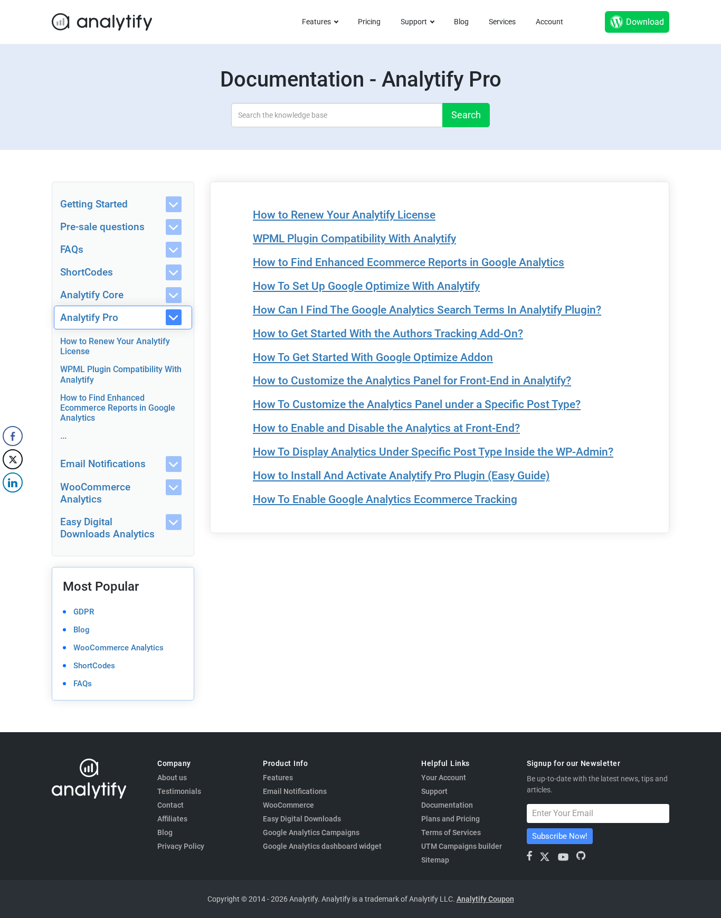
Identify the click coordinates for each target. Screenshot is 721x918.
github (581, 855)
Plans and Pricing (450, 819)
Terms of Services (451, 832)
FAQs (71, 249)
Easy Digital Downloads (302, 819)
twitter (545, 856)
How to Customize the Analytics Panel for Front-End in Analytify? (412, 380)
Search (466, 114)
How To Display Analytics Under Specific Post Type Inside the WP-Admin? (433, 452)
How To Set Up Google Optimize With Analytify (366, 286)
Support (414, 21)
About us (172, 777)
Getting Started (94, 204)
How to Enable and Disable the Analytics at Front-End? (386, 428)
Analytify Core (92, 295)
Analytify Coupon (485, 899)
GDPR (83, 612)
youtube (563, 856)
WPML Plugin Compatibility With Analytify (354, 238)
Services (502, 21)
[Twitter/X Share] (13, 459)
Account (549, 21)
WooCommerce (288, 805)
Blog (461, 21)
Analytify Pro (89, 317)
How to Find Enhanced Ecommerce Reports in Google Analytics (117, 408)
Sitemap (435, 860)
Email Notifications (103, 464)
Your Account (443, 777)
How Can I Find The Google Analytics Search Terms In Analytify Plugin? (427, 310)
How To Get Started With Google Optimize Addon (373, 357)
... (63, 436)
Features (316, 21)
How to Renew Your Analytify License (344, 215)
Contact (170, 805)
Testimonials (179, 791)
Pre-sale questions (102, 227)
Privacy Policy (180, 846)
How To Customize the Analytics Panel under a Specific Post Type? (417, 404)
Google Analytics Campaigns (311, 832)
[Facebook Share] (13, 436)
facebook (530, 855)
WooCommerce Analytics (95, 493)
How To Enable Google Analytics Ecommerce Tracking (385, 499)
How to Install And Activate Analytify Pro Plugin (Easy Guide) (401, 475)
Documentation (447, 805)
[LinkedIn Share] (13, 482)
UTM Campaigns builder (461, 846)
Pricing (369, 21)
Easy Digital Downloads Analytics (107, 528)
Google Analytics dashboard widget (322, 846)
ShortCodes (86, 272)
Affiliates (172, 819)
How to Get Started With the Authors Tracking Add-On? (388, 333)
